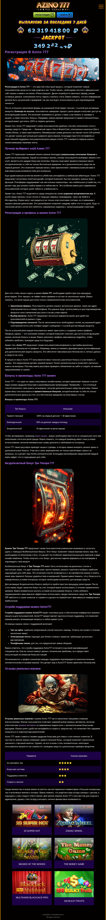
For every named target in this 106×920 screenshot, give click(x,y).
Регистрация (42, 15)
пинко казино (41, 436)
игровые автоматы (27, 725)
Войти (63, 15)
